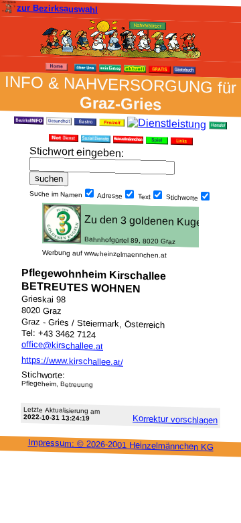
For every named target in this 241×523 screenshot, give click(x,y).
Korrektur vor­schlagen (175, 419)
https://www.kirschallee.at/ (72, 361)
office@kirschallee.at (62, 345)
